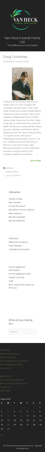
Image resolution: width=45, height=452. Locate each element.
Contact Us (5, 368)
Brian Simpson (15, 213)
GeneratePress (22, 448)
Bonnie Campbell (17, 217)
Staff (11, 281)
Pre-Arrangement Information (14, 360)
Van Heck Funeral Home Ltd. (22, 40)
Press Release (15, 245)
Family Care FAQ (16, 277)
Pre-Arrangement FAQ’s (20, 273)
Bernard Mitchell (17, 220)
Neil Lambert (15, 202)
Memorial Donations (18, 242)
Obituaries (13, 238)
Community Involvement (11, 379)
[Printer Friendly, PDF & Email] (35, 160)
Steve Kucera (12, 171)
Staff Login (5, 390)
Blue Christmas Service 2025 (13, 383)
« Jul (2, 435)
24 (8, 424)
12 (21, 416)
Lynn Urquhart (13, 175)
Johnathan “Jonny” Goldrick (21, 209)
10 (8, 416)
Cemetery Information (19, 249)
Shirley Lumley (15, 198)
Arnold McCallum (17, 206)
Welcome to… (6, 376)
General (9, 168)
